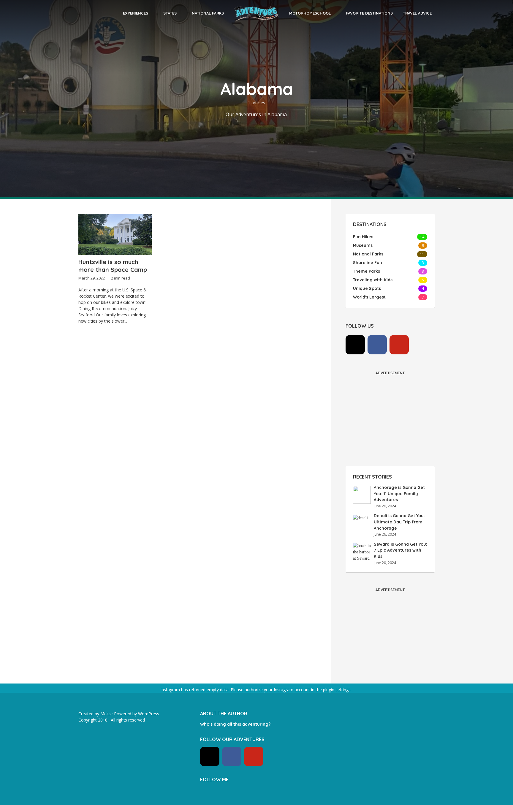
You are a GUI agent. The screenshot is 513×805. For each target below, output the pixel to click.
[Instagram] (355, 344)
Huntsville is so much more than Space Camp (112, 265)
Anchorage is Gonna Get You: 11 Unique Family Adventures (399, 493)
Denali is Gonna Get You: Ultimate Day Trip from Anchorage (399, 522)
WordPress (148, 713)
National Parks (208, 13)
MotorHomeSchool (310, 13)
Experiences (135, 13)
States (170, 13)
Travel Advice (417, 13)
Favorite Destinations (369, 13)
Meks (105, 713)
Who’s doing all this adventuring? (235, 724)
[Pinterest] (399, 344)
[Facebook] (377, 344)
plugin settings (337, 689)
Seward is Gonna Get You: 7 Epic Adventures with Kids (400, 550)
